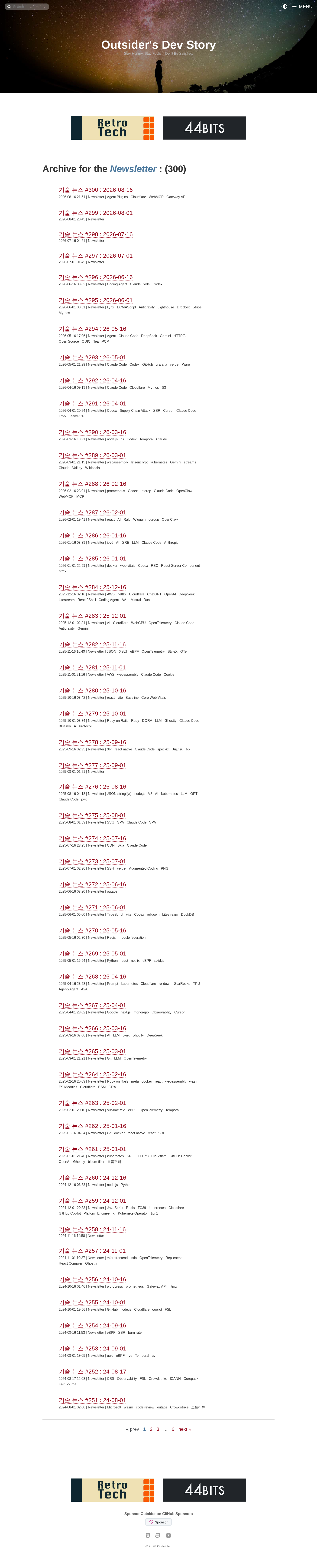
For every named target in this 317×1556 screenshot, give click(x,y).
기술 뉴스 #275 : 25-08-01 (92, 815)
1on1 (154, 1213)
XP (109, 749)
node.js (112, 439)
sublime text (116, 1110)
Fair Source (67, 1384)
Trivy (62, 416)
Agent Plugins (117, 197)
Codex (157, 284)
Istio (133, 1258)
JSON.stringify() (119, 794)
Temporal (146, 439)
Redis (111, 937)
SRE (125, 542)
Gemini (165, 336)
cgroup (154, 519)
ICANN (175, 1378)
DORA (147, 720)
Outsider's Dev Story (158, 44)
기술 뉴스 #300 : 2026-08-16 (96, 189)
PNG (164, 868)
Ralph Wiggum (134, 519)
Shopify (138, 1035)
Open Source (69, 341)
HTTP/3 (179, 336)
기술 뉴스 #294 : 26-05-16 (92, 328)
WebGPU (138, 623)
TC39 (142, 1208)
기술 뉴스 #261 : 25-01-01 (92, 1149)
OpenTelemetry (160, 623)
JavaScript (115, 1208)
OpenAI (170, 594)
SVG (110, 822)
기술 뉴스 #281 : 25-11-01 (92, 667)
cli (122, 439)
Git (109, 1058)
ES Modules (68, 1087)
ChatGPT (154, 594)
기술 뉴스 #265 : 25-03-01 (92, 1051)
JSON (111, 651)
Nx (188, 749)
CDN (111, 845)
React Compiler (70, 1263)
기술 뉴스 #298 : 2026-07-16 (96, 234)
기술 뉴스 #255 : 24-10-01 (92, 1302)
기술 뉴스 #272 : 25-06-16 (92, 884)
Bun (147, 600)
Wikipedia (92, 468)
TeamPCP (101, 341)
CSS (110, 1378)
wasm (193, 1081)
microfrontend (117, 1258)
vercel (174, 364)
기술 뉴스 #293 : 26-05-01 (92, 357)
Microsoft (114, 1407)
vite (120, 697)
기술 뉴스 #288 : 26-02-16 (92, 483)
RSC (154, 565)
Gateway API (176, 197)
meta (135, 1081)
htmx (62, 571)
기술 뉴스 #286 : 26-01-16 (92, 535)
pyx (84, 799)
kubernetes (158, 462)
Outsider (164, 1546)
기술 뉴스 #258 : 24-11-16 (92, 1229)
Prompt (112, 984)
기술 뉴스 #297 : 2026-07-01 (96, 255)
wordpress (115, 1286)
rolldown (153, 914)
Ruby (135, 720)
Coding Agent (117, 284)
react (111, 519)
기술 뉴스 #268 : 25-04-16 (92, 976)
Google (112, 1012)
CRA (112, 1087)
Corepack (191, 1378)
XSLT (123, 651)
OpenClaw (184, 491)
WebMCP (156, 197)
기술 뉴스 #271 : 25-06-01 (92, 907)
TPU (196, 984)
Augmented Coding (143, 868)
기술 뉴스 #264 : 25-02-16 (92, 1074)
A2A (84, 989)
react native (123, 749)
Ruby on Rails (117, 720)
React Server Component (180, 565)
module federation (132, 937)
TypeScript (115, 914)
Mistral (136, 600)
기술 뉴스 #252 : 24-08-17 (92, 1371)
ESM (102, 1087)
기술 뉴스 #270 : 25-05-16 (92, 930)
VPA (152, 822)
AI (119, 519)
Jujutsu (177, 749)
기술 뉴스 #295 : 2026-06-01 (96, 300)
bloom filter (96, 1162)
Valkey (77, 468)
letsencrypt (139, 462)
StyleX (173, 651)
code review (145, 1407)
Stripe (197, 307)
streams (190, 462)
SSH (110, 868)
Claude (161, 439)
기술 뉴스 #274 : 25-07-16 (92, 838)
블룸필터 (114, 1162)
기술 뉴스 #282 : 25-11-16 (92, 644)
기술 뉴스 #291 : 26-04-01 (92, 403)
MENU (305, 6)
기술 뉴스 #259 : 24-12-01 (92, 1200)
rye (129, 1355)
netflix (121, 594)
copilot (157, 1309)
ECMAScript (126, 307)
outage (112, 891)
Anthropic (171, 542)
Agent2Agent (68, 989)
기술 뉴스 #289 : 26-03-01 (92, 455)
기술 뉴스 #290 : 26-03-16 (92, 432)
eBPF (134, 651)
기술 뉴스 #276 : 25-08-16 (92, 786)
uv (153, 1355)
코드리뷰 (198, 1407)
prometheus (116, 491)
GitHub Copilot (180, 1156)
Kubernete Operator (133, 1213)
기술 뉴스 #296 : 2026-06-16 (96, 277)
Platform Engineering (99, 1213)
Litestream (67, 600)
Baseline (132, 697)
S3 (164, 387)
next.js (126, 1012)
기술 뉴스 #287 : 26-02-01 (92, 512)
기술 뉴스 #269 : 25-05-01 (92, 953)
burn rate (135, 1332)
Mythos (64, 313)
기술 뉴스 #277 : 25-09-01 (92, 765)
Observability (161, 1012)
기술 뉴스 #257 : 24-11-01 (92, 1250)
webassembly (117, 462)
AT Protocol (82, 726)
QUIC (86, 341)
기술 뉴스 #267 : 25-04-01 (92, 1005)
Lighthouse (166, 307)
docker (112, 565)
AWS (111, 594)
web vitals (127, 565)
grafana (161, 364)
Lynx (110, 307)
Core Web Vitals (153, 697)
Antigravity (147, 307)
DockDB (187, 914)
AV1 (125, 600)
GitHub (147, 364)
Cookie (169, 674)
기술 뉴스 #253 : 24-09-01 (92, 1348)
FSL (168, 1309)
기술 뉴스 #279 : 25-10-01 (92, 713)
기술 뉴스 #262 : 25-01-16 (92, 1126)
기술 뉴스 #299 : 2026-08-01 (96, 212)
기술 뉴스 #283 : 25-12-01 (92, 615)
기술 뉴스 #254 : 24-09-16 (92, 1325)
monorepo (141, 1012)
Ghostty (171, 720)
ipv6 (110, 542)
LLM (135, 542)
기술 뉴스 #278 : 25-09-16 (92, 742)
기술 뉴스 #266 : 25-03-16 (92, 1028)
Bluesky (65, 726)
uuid (110, 1355)
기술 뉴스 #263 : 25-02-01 (92, 1103)
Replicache (173, 1258)
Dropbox (183, 307)
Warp (186, 364)
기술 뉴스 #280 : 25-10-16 (92, 690)
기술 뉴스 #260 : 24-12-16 (92, 1177)
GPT (193, 794)
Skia (120, 845)
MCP (80, 496)
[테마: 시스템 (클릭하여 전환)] (285, 6)
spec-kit (163, 749)
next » (184, 1429)
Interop (146, 491)
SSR (156, 410)
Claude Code (140, 284)
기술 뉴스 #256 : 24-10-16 (92, 1279)
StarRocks (182, 984)
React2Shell (87, 600)
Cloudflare (138, 197)
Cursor (168, 410)
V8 (150, 794)
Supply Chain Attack (135, 410)
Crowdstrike (158, 1378)
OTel (183, 651)
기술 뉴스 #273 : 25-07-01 (92, 861)
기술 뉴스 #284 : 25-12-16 (92, 587)
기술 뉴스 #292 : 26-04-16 (92, 380)
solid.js (159, 960)
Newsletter (96, 197)
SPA (120, 822)
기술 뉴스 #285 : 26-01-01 (92, 558)
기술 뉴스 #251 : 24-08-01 (92, 1400)
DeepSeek (149, 336)
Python (112, 960)
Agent (111, 336)
